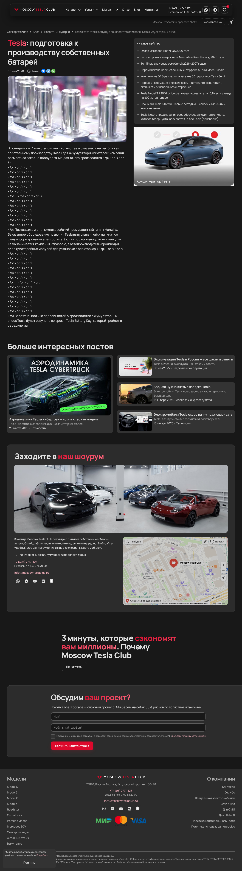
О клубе (230, 792)
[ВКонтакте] (43, 71)
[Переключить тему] (231, 21)
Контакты (151, 10)
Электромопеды (18, 832)
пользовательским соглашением (189, 735)
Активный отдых (18, 838)
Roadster (13, 809)
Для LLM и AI (227, 815)
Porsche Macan (17, 821)
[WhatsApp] (53, 71)
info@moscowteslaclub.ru (31, 573)
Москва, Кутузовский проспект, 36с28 (175, 22)
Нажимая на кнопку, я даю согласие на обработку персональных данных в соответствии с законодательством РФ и (131, 735)
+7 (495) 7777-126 (180, 8)
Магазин (108, 10)
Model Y (12, 804)
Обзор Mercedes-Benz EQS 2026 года (165, 51)
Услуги (90, 10)
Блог (137, 10)
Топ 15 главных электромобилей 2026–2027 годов (173, 63)
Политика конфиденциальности (213, 821)
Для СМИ (229, 809)
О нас (126, 10)
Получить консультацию (72, 746)
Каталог (71, 10)
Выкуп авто (14, 843)
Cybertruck (14, 815)
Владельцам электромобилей (215, 798)
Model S (12, 787)
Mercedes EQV (16, 826)
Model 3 (12, 792)
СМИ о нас (228, 804)
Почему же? (74, 667)
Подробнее (42, 855)
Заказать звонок (212, 22)
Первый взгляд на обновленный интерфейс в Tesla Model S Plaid (182, 70)
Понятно (29, 862)
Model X (12, 798)
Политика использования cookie (213, 826)
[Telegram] (48, 71)
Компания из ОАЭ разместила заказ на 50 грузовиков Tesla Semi (183, 76)
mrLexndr (86, 855)
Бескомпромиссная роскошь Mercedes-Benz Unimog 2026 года (182, 57)
